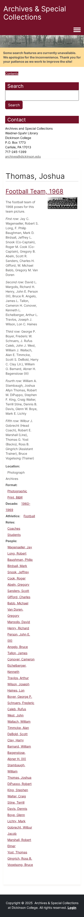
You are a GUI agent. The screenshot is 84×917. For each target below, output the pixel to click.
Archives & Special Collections (34, 12)
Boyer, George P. (19, 696)
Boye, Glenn (16, 815)
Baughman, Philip (20, 559)
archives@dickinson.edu (23, 156)
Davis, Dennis (17, 808)
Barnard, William (19, 746)
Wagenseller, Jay (19, 547)
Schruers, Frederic (20, 703)
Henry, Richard (18, 628)
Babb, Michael (17, 603)
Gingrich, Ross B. (19, 858)
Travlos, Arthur (18, 678)
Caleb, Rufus (16, 709)
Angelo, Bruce (17, 647)
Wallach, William (18, 721)
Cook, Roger (16, 578)
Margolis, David (18, 622)
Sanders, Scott (18, 591)
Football (29, 516)
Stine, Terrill (15, 802)
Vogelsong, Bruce (20, 865)
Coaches (13, 528)
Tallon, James (17, 653)
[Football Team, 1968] (63, 203)
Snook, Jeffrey (18, 572)
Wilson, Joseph (18, 684)
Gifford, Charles (18, 597)
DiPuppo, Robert (19, 784)
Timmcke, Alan (18, 728)
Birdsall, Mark (17, 566)
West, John (15, 715)
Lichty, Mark (16, 821)
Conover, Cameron (20, 659)
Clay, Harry (15, 740)
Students (14, 535)
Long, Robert (16, 553)
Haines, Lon (15, 690)
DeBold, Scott (17, 734)
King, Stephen (17, 790)
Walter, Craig (16, 796)
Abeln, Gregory (18, 584)
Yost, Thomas (17, 852)
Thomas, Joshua (19, 777)
